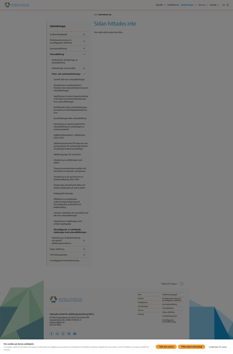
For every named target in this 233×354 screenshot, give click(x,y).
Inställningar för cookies (218, 347)
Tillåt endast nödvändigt (191, 347)
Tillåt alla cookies (166, 347)
